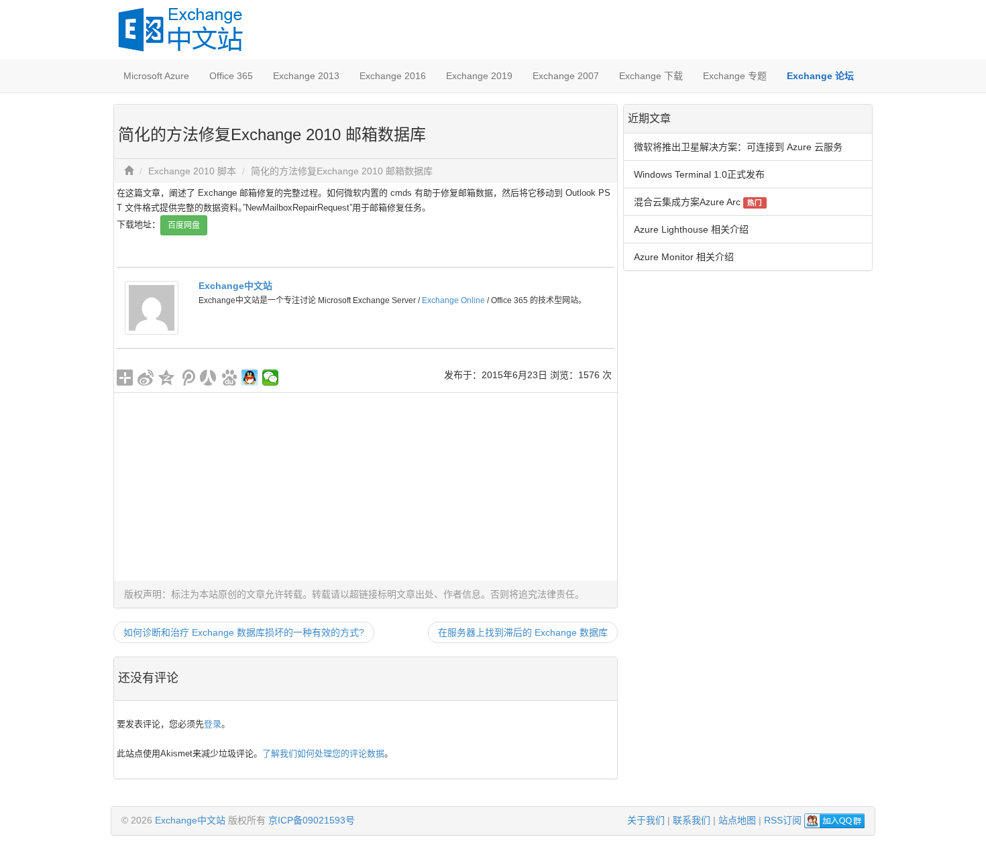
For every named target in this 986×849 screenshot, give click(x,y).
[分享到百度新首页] (229, 378)
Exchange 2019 (479, 75)
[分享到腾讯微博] (187, 378)
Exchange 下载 (651, 75)
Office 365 (231, 75)
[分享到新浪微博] (146, 378)
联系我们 (691, 820)
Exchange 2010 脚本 (192, 171)
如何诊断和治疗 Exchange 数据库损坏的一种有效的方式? (243, 632)
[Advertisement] (365, 487)
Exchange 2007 (566, 75)
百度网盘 (184, 225)
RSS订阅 (783, 820)
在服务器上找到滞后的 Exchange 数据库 (523, 632)
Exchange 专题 (735, 75)
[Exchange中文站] (151, 307)
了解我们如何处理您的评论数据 (323, 753)
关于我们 (646, 820)
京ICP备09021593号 (311, 820)
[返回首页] (128, 171)
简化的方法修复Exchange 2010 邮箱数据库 (342, 171)
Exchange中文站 (235, 285)
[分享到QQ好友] (249, 378)
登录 (212, 724)
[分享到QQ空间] (166, 378)
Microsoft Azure (156, 75)
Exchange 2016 (393, 75)
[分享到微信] (270, 378)
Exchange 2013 (306, 75)
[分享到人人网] (208, 378)
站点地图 (737, 820)
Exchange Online (453, 300)
